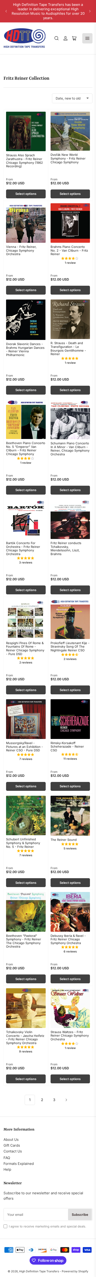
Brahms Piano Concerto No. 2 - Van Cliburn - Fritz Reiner (69, 250)
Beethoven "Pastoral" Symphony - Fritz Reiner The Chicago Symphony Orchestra (23, 941)
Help (7, 1169)
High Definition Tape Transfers (39, 1271)
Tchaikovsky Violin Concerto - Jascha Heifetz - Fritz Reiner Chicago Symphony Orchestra (25, 1037)
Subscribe (80, 1214)
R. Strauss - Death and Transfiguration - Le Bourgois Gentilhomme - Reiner (68, 348)
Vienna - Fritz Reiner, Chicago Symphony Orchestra (21, 250)
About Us (11, 1139)
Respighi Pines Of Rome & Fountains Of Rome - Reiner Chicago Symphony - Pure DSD (25, 648)
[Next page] (66, 1100)
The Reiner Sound (64, 840)
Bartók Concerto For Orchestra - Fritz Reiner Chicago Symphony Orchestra (23, 548)
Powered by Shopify (75, 1271)
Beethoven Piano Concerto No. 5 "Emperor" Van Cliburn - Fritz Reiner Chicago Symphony (25, 448)
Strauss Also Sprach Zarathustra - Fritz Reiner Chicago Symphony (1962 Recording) (24, 160)
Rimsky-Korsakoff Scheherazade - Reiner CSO (67, 746)
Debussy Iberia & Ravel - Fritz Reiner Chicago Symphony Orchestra (68, 939)
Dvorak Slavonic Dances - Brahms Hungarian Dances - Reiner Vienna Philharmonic (25, 349)
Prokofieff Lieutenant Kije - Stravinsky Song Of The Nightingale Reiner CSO (70, 646)
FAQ (6, 1158)
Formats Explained (18, 1163)
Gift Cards (11, 1145)
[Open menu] (87, 38)
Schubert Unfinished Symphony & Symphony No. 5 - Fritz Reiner (23, 842)
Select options (25, 194)
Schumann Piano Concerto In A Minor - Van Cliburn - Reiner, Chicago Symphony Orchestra (70, 448)
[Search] (56, 38)
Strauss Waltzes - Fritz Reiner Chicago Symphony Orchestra (70, 1035)
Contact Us (12, 1151)
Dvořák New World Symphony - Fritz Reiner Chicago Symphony (68, 158)
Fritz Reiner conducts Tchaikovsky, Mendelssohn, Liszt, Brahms (66, 548)
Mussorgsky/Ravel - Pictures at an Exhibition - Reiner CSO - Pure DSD (24, 746)
